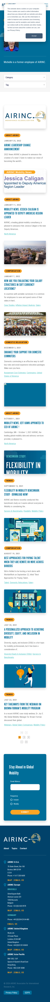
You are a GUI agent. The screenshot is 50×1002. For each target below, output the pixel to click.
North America (10, 234)
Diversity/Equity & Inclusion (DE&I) (18, 654)
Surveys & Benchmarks (13, 511)
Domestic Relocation (16, 342)
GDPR (27, 992)
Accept (34, 36)
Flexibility (27, 511)
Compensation (13, 271)
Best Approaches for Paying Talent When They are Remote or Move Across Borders (24, 562)
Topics (14, 848)
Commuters (31, 373)
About (6, 848)
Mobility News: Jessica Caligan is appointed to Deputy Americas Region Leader (23, 213)
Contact (23, 848)
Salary (38, 305)
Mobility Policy (37, 511)
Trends (9, 481)
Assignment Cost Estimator (15, 373)
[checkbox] (25, 802)
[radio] (14, 800)
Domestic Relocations (19, 582)
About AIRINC (12, 135)
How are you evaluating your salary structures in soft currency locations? (23, 285)
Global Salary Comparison (22, 725)
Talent (6, 582)
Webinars (7, 725)
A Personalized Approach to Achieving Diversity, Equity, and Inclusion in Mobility (24, 633)
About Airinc (12, 199)
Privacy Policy (11, 992)
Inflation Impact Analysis (25, 305)
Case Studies (9, 305)
